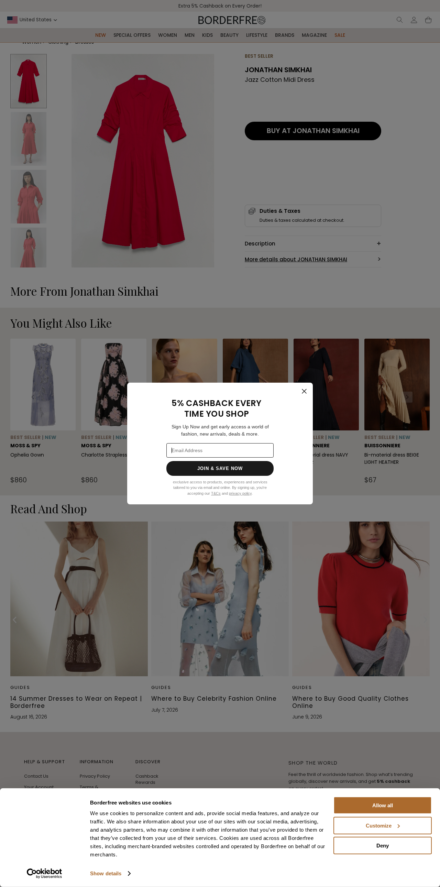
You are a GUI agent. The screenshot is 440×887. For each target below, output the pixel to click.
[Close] (304, 391)
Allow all (382, 805)
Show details (105, 873)
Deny (382, 845)
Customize (379, 825)
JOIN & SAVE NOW (220, 468)
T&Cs (216, 493)
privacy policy (240, 493)
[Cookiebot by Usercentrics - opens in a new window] (44, 873)
